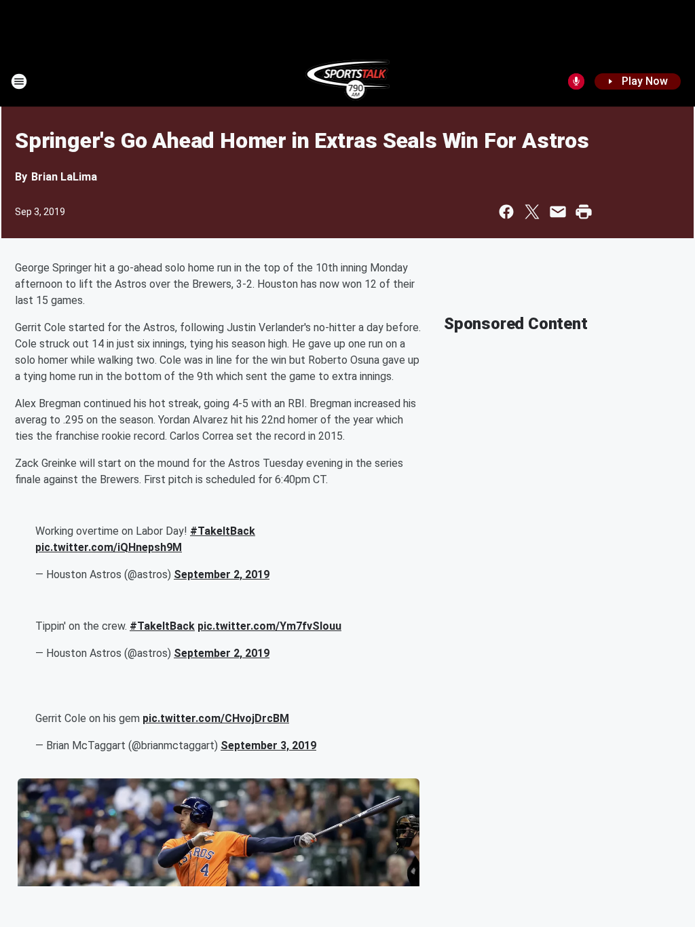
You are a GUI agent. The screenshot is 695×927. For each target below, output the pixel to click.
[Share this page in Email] (557, 211)
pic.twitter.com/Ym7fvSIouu (269, 626)
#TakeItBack (222, 531)
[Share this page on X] (532, 211)
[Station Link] (347, 81)
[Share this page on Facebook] (506, 211)
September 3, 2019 (268, 745)
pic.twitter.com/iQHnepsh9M (108, 547)
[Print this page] (583, 211)
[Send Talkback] (576, 81)
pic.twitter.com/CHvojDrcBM (216, 718)
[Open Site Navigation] (19, 81)
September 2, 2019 (221, 574)
